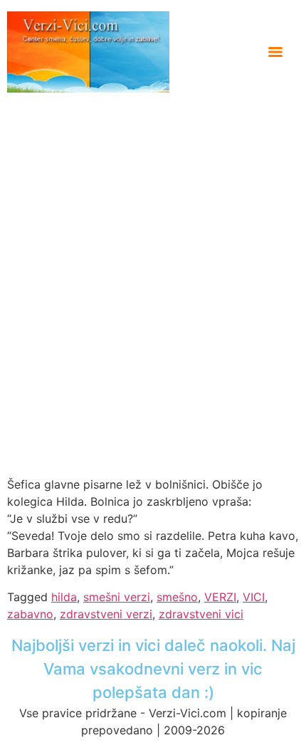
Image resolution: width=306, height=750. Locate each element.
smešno (177, 597)
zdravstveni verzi (106, 614)
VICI (254, 597)
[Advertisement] (153, 253)
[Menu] (275, 52)
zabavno (30, 614)
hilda (64, 597)
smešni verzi (116, 597)
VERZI (220, 597)
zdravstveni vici (201, 614)
